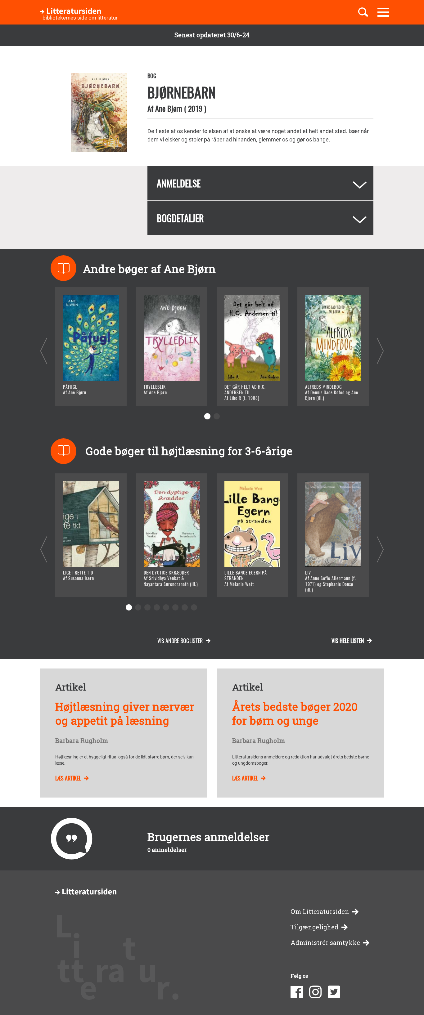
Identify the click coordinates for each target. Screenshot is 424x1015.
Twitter (334, 992)
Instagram (315, 992)
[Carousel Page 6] (175, 607)
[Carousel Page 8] (194, 607)
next (380, 351)
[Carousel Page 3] (147, 607)
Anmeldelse (179, 183)
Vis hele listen (348, 641)
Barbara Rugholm (81, 741)
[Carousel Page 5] (166, 607)
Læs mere (83, 393)
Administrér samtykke (325, 942)
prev (43, 351)
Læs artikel (68, 778)
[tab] (260, 183)
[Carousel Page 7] (185, 607)
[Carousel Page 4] (157, 607)
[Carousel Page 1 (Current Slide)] (207, 416)
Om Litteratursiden (320, 911)
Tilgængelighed (314, 927)
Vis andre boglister (180, 641)
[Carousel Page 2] (217, 416)
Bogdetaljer (180, 218)
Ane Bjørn (168, 108)
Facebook (297, 992)
